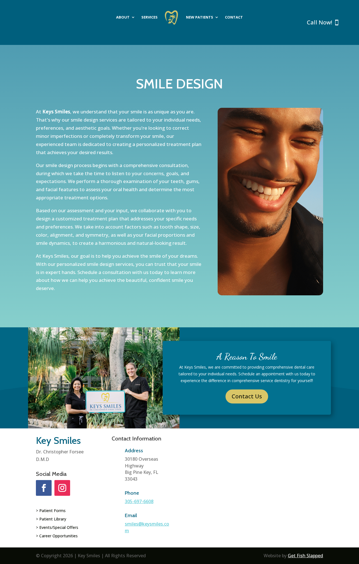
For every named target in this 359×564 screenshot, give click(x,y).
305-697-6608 (139, 501)
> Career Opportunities (57, 536)
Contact (234, 17)
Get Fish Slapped (305, 555)
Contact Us (247, 396)
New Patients (199, 17)
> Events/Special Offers (57, 528)
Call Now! (319, 22)
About (123, 17)
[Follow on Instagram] (62, 488)
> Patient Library (51, 519)
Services (149, 17)
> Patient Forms (51, 511)
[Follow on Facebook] (44, 488)
